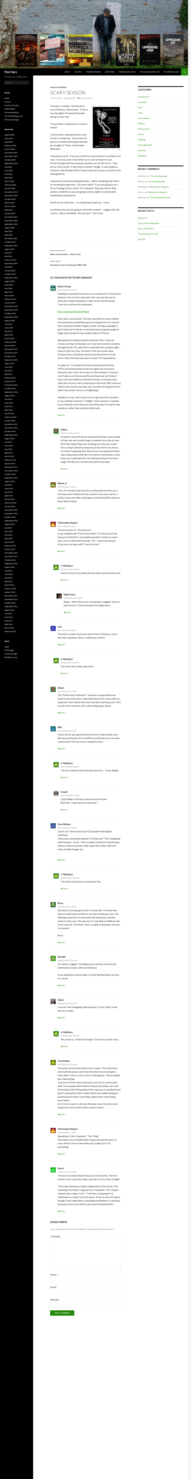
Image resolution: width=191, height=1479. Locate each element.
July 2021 (8, 253)
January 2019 (9, 303)
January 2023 (9, 213)
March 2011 (9, 628)
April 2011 (8, 624)
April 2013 (8, 538)
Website (54, 1299)
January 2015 (9, 463)
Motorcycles (144, 129)
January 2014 (9, 506)
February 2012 (10, 588)
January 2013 (9, 549)
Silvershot (142, 218)
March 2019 (9, 295)
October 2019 (10, 274)
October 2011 (10, 603)
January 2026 (9, 149)
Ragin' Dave (70, 594)
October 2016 (10, 388)
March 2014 (9, 499)
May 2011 (8, 621)
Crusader (142, 102)
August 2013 (9, 524)
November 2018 (11, 310)
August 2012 (9, 567)
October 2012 (10, 560)
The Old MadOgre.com (150, 72)
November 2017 (11, 353)
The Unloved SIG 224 (160, 197)
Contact (78, 72)
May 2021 (8, 256)
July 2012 (8, 571)
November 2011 (11, 599)
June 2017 (8, 367)
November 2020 (11, 263)
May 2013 (8, 535)
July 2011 (8, 613)
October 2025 (10, 160)
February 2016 (10, 417)
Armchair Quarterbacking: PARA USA (68, 263)
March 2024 (9, 203)
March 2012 (9, 585)
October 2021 (10, 242)
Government (144, 118)
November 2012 (11, 556)
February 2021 (10, 260)
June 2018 (8, 328)
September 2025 (11, 163)
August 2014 (9, 481)
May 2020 (8, 267)
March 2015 (9, 456)
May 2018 (8, 331)
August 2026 (9, 135)
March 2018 (9, 338)
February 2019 (10, 299)
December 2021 (10, 238)
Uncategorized (58, 87)
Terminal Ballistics (127, 72)
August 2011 (9, 610)
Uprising (142, 150)
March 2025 (9, 181)
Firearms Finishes (93, 72)
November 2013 (11, 513)
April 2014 (8, 496)
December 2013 (10, 510)
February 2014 (10, 503)
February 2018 (10, 342)
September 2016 (11, 392)
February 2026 (10, 145)
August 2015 (9, 438)
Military (141, 123)
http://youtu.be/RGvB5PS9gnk (73, 311)
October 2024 (10, 199)
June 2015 (8, 446)
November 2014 (11, 471)
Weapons (142, 155)
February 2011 (10, 631)
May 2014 (8, 492)
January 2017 (9, 381)
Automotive (143, 96)
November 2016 (11, 385)
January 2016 (9, 421)
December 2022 (10, 217)
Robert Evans (64, 286)
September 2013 (11, 521)
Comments (10, 654)
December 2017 (10, 349)
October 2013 (10, 517)
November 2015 (11, 428)
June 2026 (8, 138)
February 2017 (10, 378)
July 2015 (8, 442)
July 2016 (8, 399)
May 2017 (8, 370)
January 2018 (9, 345)
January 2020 (9, 270)
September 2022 (11, 224)
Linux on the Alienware (148, 223)
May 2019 (8, 288)
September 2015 (11, 435)
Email (53, 1287)
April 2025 (8, 178)
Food (140, 107)
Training (141, 139)
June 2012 (8, 574)
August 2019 (9, 281)
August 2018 (9, 320)
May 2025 (8, 174)
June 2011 (8, 617)
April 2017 (8, 374)
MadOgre (70, 98)
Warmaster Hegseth (159, 186)
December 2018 (10, 306)
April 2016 (8, 410)
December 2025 (10, 153)
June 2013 (8, 531)
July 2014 (8, 485)
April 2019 (8, 292)
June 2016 (8, 403)
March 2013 (9, 542)
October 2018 (10, 313)
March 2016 (9, 413)
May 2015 (8, 449)
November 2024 (11, 195)
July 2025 (8, 167)
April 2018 (8, 335)
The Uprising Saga (171, 72)
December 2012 (10, 553)
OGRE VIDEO (110, 72)
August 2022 (9, 228)
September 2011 (11, 606)
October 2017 (10, 356)
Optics (141, 134)
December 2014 (10, 467)
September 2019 (11, 278)
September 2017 (11, 360)
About (67, 72)
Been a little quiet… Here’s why (65, 252)
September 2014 (11, 478)
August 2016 (9, 395)
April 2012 (8, 581)
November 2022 (11, 220)
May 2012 (8, 578)
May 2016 (8, 406)
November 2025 (11, 156)
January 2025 (9, 188)
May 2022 (8, 231)
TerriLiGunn (64, 1061)
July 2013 (8, 528)
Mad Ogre (10, 72)
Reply (62, 415)
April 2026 (8, 142)
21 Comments (86, 98)
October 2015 (10, 431)
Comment (55, 1236)
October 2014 (10, 474)
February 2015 (10, 460)
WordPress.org (10, 657)
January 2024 (9, 206)
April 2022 (8, 235)
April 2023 (8, 210)
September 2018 (11, 317)
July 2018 (8, 324)
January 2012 (9, 592)
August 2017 (9, 363)
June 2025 (8, 170)
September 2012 (11, 563)
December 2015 (10, 424)
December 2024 (10, 192)
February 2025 (10, 185)
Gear (140, 113)
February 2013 (10, 546)
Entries (8, 650)
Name (54, 1274)
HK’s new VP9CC (146, 228)
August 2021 (9, 249)
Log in (6, 646)
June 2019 (8, 285)
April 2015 (8, 453)
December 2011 (10, 596)
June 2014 (8, 488)
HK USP (141, 239)
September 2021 (11, 245)
